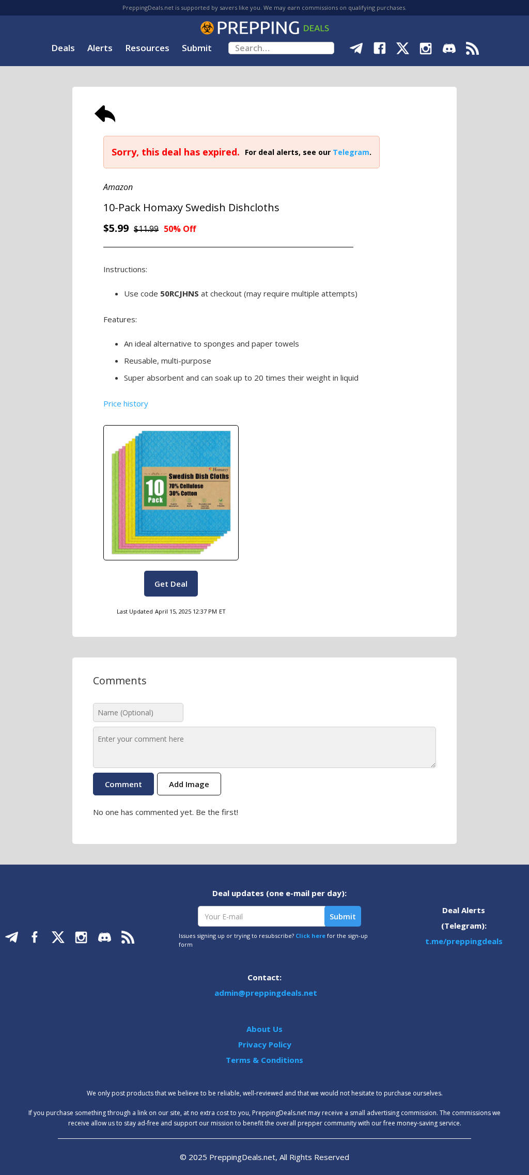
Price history (125, 403)
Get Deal (171, 583)
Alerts (100, 48)
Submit (197, 48)
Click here (310, 935)
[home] (264, 28)
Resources (147, 48)
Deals (63, 48)
